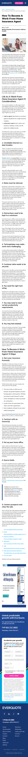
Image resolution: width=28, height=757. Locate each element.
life (9, 415)
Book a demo (18, 3)
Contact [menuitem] (5, 736)
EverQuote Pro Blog (10, 9)
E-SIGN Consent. (10, 696)
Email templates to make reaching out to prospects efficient (15, 535)
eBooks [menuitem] (5, 745)
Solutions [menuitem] (18, 727)
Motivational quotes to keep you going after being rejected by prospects (14, 549)
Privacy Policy (17, 694)
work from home (6, 159)
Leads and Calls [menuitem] (20, 731)
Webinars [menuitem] (6, 742)
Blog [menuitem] (4, 738)
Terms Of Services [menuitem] (7, 749)
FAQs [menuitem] (4, 740)
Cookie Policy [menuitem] (21, 749)
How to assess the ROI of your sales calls (14, 545)
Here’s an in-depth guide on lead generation (12, 480)
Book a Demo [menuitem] (7, 731)
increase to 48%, (14, 72)
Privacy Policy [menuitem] (14, 749)
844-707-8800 (12, 627)
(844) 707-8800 (8, 690)
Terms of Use (6, 695)
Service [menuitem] (17, 736)
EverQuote (15, 490)
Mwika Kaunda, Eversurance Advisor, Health (14, 30)
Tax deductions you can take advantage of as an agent (15, 554)
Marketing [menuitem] (18, 729)
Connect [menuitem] (17, 733)
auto (14, 415)
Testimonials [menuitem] (6, 729)
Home (3, 9)
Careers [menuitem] (5, 733)
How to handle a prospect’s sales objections (13, 540)
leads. (10, 468)
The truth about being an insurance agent (13, 531)
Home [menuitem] (4, 727)
